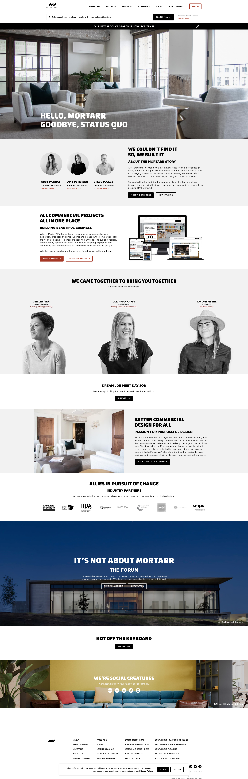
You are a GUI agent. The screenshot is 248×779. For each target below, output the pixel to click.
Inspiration (94, 6)
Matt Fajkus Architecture (230, 622)
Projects (111, 6)
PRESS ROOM (124, 646)
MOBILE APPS (79, 754)
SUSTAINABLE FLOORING (166, 749)
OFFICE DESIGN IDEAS (134, 740)
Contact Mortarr (82, 758)
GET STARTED (137, 586)
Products (127, 6)
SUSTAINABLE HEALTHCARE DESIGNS (171, 740)
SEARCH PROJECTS (52, 258)
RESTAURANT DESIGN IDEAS (137, 749)
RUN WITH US (124, 398)
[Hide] (198, 26)
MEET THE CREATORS (141, 195)
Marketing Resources (107, 754)
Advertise (78, 749)
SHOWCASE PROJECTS (79, 258)
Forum (159, 6)
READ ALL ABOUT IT (113, 586)
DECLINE (177, 770)
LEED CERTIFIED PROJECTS (167, 754)
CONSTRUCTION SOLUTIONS (167, 758)
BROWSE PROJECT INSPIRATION (152, 462)
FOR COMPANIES (80, 745)
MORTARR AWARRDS (106, 758)
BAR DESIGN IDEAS (133, 758)
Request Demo (183, 19)
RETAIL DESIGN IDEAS (134, 754)
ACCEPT (163, 770)
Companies (144, 6)
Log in (195, 6)
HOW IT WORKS (175, 6)
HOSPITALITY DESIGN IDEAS (137, 745)
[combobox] (163, 17)
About (76, 740)
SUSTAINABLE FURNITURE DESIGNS (170, 745)
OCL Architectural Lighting (228, 704)
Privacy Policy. (146, 771)
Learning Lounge (105, 749)
